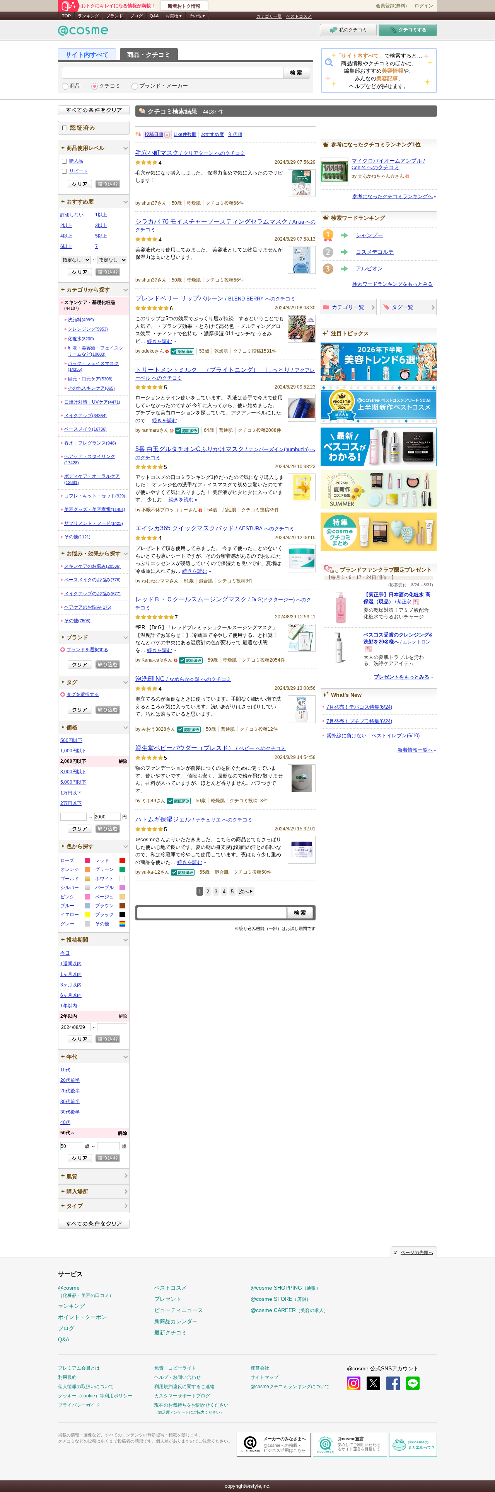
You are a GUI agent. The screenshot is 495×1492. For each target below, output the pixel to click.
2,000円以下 (93, 761)
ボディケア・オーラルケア (92, 479)
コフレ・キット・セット (94, 496)
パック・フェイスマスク (93, 366)
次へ (244, 892)
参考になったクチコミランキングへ (392, 196)
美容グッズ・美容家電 (94, 509)
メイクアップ (85, 415)
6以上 (66, 246)
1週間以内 (71, 963)
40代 (65, 1122)
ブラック (109, 915)
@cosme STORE (281, 1299)
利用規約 (67, 1377)
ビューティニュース (178, 1310)
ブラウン (109, 906)
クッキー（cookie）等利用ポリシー (95, 1396)
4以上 (66, 236)
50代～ (93, 1133)
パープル (109, 888)
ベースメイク (85, 429)
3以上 (101, 225)
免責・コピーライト (175, 1368)
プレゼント (167, 1299)
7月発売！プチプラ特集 (359, 721)
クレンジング (88, 329)
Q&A (154, 16)
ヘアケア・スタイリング (89, 459)
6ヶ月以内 (71, 995)
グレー (74, 924)
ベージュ (109, 897)
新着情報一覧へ (415, 750)
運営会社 (260, 1368)
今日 (65, 953)
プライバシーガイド (79, 1405)
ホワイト (109, 879)
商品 (75, 86)
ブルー (74, 906)
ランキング (88, 16)
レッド (109, 861)
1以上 (101, 214)
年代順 (235, 134)
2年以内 (93, 1016)
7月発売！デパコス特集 (359, 707)
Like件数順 (185, 134)
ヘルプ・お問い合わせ (177, 1377)
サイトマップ (264, 1377)
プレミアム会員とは (79, 1368)
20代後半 (70, 1090)
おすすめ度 (212, 134)
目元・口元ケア (90, 379)
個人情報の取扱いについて (86, 1386)
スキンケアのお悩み (92, 566)
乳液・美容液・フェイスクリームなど (95, 350)
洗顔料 (81, 320)
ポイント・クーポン (82, 1317)
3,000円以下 (73, 771)
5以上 (101, 236)
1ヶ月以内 (71, 974)
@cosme (86, 1291)
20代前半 (70, 1080)
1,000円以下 (73, 751)
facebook (393, 1383)
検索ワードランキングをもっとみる (392, 284)
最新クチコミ (170, 1332)
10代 (65, 1070)
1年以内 (68, 1005)
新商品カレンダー (176, 1321)
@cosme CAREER (289, 1310)
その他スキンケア (91, 388)
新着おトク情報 (184, 6)
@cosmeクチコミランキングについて (290, 1386)
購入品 (76, 161)
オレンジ (74, 870)
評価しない (72, 214)
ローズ (74, 861)
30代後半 (70, 1112)
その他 (77, 537)
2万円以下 (71, 803)
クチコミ (110, 86)
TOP (66, 16)
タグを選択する (83, 694)
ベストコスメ (299, 16)
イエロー (74, 915)
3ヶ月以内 (71, 985)
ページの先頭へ (417, 1252)
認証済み (94, 128)
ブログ (136, 16)
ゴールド (74, 879)
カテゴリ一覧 (269, 16)
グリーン (109, 870)
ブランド (114, 16)
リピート (78, 171)
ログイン (424, 5)
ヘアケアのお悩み (87, 607)
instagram (353, 1383)
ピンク (74, 897)
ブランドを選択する (87, 649)
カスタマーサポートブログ (182, 1396)
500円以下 (71, 740)
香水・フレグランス (90, 443)
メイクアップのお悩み (92, 593)
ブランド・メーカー (163, 86)
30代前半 (70, 1101)
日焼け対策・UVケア (92, 402)
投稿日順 (154, 134)
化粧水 (81, 338)
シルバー (74, 888)
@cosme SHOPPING (286, 1288)
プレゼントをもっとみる (401, 677)
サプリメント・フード (93, 523)
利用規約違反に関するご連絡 (184, 1386)
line (413, 1383)
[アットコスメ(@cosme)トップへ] (83, 33)
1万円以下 (71, 793)
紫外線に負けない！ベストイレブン (373, 735)
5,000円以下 (73, 782)
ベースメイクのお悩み (92, 579)
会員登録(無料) (391, 5)
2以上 (66, 225)
